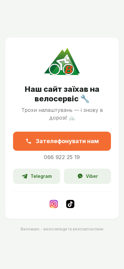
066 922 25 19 (62, 157)
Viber (92, 176)
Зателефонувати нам (67, 141)
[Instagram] (53, 204)
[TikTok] (70, 204)
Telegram (41, 176)
